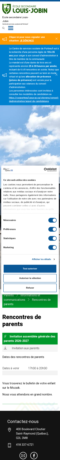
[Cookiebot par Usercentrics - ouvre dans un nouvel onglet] (44, 170)
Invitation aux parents (25, 348)
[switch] (52, 229)
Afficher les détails (41, 259)
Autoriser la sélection (30, 278)
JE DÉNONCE (27, 40)
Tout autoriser (30, 268)
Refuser (30, 288)
